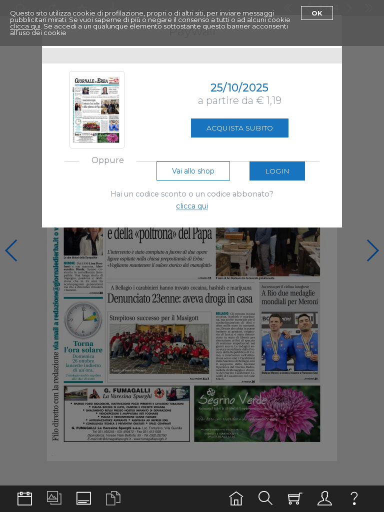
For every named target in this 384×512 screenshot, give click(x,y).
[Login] (324, 498)
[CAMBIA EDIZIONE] (24, 498)
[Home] (236, 498)
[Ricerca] (266, 498)
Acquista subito (239, 128)
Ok (317, 13)
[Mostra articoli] (113, 498)
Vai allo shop (193, 171)
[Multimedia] (54, 498)
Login (277, 171)
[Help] (354, 498)
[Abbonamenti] (295, 498)
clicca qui (25, 26)
